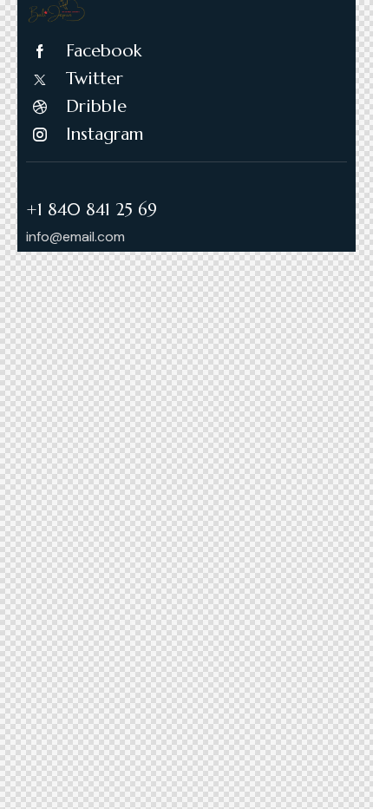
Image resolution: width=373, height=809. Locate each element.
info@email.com (75, 236)
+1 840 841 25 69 (91, 209)
